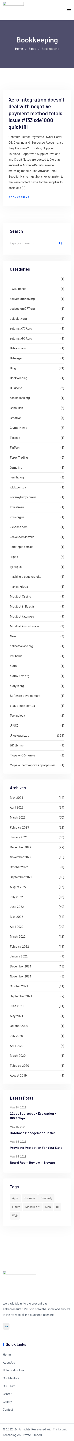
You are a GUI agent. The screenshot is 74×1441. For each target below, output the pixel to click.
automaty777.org (21, 328)
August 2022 (18, 887)
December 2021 (20, 966)
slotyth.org (17, 686)
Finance (15, 438)
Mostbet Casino (20, 596)
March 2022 (18, 936)
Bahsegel (16, 358)
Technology (17, 715)
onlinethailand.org (21, 646)
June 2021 (17, 1006)
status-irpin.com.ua (22, 706)
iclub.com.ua (18, 487)
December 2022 (20, 847)
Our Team (9, 1386)
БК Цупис (17, 745)
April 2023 (17, 807)
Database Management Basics (33, 1133)
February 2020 (19, 1065)
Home (7, 1354)
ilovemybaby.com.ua (23, 497)
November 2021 (20, 976)
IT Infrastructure (13, 1370)
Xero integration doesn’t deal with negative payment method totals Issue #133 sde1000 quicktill (36, 113)
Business (16, 388)
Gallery (7, 1402)
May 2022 (16, 917)
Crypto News (18, 428)
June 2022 (17, 907)
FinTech (15, 447)
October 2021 (19, 986)
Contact (8, 1409)
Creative (15, 418)
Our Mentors (11, 1378)
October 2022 (19, 867)
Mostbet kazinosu (22, 616)
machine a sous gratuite (25, 576)
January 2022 (19, 956)
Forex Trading (19, 457)
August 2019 (18, 1075)
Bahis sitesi (18, 348)
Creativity (46, 1198)
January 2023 (19, 837)
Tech (48, 1207)
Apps (15, 1198)
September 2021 (21, 996)
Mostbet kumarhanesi (24, 626)
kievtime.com (19, 527)
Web (15, 1215)
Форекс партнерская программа (32, 765)
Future (16, 1207)
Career (7, 1394)
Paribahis (16, 656)
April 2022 (17, 927)
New (13, 636)
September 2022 (21, 877)
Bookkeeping (19, 197)
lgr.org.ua (16, 567)
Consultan (16, 408)
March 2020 (18, 1055)
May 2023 (16, 797)
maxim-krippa (19, 586)
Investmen (17, 507)
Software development (25, 696)
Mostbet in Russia (22, 606)
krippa (14, 557)
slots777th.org (19, 676)
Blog (13, 368)
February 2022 (19, 946)
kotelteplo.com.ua (21, 547)
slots (13, 666)
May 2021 (16, 1016)
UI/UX (14, 725)
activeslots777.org (22, 308)
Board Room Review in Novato (32, 1162)
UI (57, 1207)
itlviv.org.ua (17, 517)
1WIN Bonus (18, 289)
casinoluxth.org (20, 398)
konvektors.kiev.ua (22, 537)
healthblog (17, 477)
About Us (9, 1362)
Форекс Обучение (22, 755)
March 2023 (18, 817)
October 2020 (19, 1026)
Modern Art (32, 1207)
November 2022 (20, 857)
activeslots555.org (22, 299)
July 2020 (16, 1036)
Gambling (16, 467)
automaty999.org (21, 338)
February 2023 (19, 827)
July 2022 (16, 897)
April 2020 (17, 1046)
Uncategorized (19, 735)
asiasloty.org (18, 318)
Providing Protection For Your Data (36, 1147)
